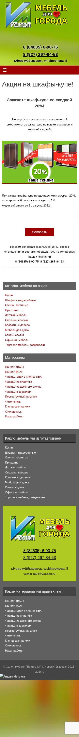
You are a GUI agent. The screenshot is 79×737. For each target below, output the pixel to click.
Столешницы (13, 411)
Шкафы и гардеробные (20, 300)
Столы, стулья (14, 334)
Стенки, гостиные (16, 305)
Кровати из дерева (17, 324)
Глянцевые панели (17, 406)
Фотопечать (13, 401)
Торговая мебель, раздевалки (25, 344)
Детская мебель (15, 315)
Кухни (9, 295)
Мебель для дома (17, 330)
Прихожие (11, 310)
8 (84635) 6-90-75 (40, 47)
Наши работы (14, 416)
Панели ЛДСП (14, 366)
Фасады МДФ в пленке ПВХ (23, 376)
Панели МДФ (13, 371)
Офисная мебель (16, 339)
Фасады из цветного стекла (23, 386)
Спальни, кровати (17, 320)
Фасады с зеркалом (18, 391)
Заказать (39, 232)
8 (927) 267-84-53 (40, 54)
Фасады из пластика (18, 381)
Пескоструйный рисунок (21, 396)
